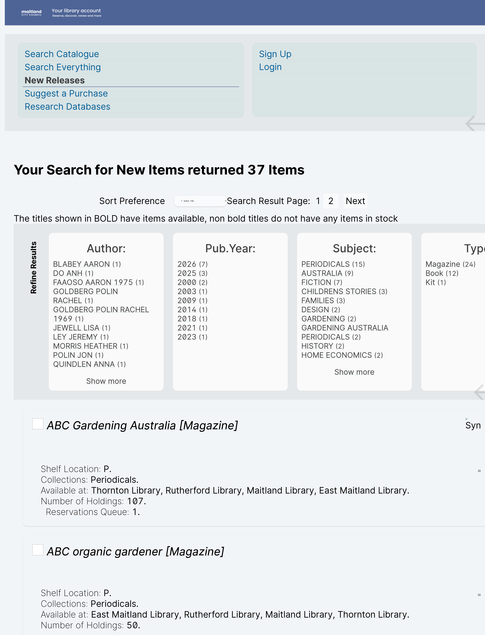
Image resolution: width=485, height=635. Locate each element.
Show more (106, 380)
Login (270, 66)
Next (355, 200)
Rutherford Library (203, 490)
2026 (187, 263)
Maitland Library (280, 490)
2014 (187, 309)
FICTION (316, 282)
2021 (186, 327)
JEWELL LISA (76, 327)
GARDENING (323, 318)
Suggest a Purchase (66, 93)
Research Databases (67, 106)
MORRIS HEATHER (85, 345)
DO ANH (67, 273)
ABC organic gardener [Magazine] (135, 551)
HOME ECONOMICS (336, 354)
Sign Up (275, 54)
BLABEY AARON (81, 263)
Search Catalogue (62, 54)
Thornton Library (126, 490)
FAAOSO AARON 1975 (93, 282)
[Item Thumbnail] (473, 425)
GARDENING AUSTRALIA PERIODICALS (344, 332)
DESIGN (315, 309)
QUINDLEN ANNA (84, 364)
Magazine (443, 263)
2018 (187, 318)
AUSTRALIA (321, 273)
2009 (187, 300)
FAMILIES (317, 300)
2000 (186, 282)
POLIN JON (73, 354)
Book (434, 273)
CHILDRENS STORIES (338, 291)
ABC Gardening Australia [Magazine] (142, 425)
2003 (186, 291)
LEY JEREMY (75, 336)
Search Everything (63, 67)
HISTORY (317, 345)
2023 (186, 336)
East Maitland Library (363, 490)
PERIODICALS (325, 263)
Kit (430, 282)
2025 (186, 273)
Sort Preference (132, 200)
